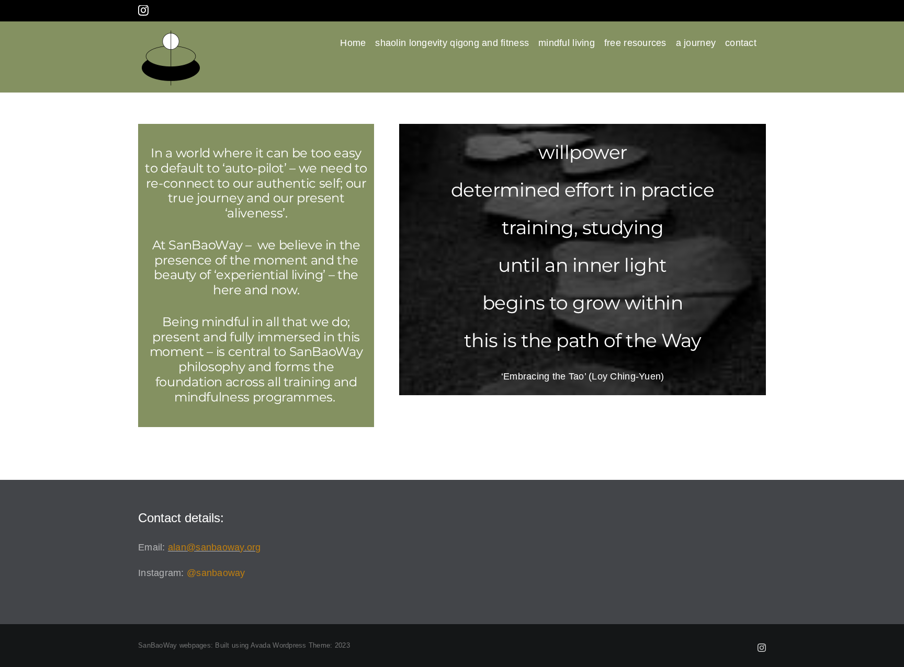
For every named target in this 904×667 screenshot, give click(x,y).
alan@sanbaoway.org (214, 547)
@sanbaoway (216, 573)
